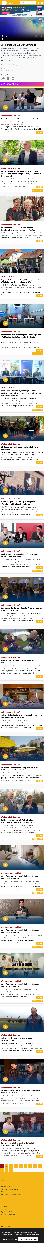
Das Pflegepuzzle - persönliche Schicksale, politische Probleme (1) (20, 985)
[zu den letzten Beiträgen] (11, 1170)
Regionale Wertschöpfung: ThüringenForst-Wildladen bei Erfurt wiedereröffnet (20, 281)
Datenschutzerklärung (32, 1234)
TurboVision (17, 1195)
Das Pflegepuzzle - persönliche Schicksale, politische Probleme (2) (20, 931)
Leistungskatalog (9, 1214)
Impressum (8, 1192)
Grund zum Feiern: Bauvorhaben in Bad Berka (21, 119)
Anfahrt (6, 1206)
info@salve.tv (8, 1187)
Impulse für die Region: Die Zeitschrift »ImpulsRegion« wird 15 (18, 1144)
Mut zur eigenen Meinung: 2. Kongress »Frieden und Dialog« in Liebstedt (18, 502)
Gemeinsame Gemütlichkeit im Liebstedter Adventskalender (20, 1091)
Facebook (7, 1226)
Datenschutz (8, 1212)
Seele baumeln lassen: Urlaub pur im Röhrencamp (17, 661)
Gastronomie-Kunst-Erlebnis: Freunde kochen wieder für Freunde (21, 609)
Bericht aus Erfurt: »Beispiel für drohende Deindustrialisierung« (20, 555)
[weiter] (6, 1170)
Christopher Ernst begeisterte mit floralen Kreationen (20, 448)
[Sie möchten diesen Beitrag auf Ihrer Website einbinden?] (8, 79)
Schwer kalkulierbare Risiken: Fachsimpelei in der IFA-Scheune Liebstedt (21, 716)
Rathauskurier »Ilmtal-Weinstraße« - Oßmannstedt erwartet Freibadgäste (18, 821)
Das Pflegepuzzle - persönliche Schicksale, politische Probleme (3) (20, 877)
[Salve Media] (22, 11)
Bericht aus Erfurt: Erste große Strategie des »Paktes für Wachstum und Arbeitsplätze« (21, 335)
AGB (5, 1209)
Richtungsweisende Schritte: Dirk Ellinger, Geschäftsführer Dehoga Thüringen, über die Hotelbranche (21, 173)
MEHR (39, 132)
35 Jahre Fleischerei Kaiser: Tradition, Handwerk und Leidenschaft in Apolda (18, 228)
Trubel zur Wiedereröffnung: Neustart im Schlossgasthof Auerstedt (19, 768)
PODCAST (36, 190)
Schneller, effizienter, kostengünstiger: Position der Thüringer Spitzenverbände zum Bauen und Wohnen (21, 392)
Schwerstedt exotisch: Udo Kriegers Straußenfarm (17, 1039)
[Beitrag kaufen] (13, 79)
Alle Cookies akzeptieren (28, 1239)
